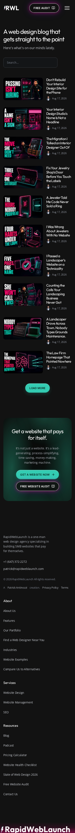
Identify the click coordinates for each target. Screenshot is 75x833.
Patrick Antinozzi (17, 587)
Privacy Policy (50, 587)
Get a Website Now (35, 474)
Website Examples (15, 659)
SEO (6, 712)
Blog (6, 735)
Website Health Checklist (19, 765)
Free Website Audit (35, 486)
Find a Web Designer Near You (23, 640)
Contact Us (10, 794)
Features (9, 621)
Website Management (18, 702)
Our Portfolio (11, 630)
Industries (10, 650)
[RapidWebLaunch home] (11, 8)
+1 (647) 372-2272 (15, 562)
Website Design (13, 693)
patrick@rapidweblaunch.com (23, 569)
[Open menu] (67, 8)
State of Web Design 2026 (20, 775)
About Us (9, 611)
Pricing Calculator (15, 755)
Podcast (8, 745)
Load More (37, 388)
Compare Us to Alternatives (21, 669)
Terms (65, 587)
